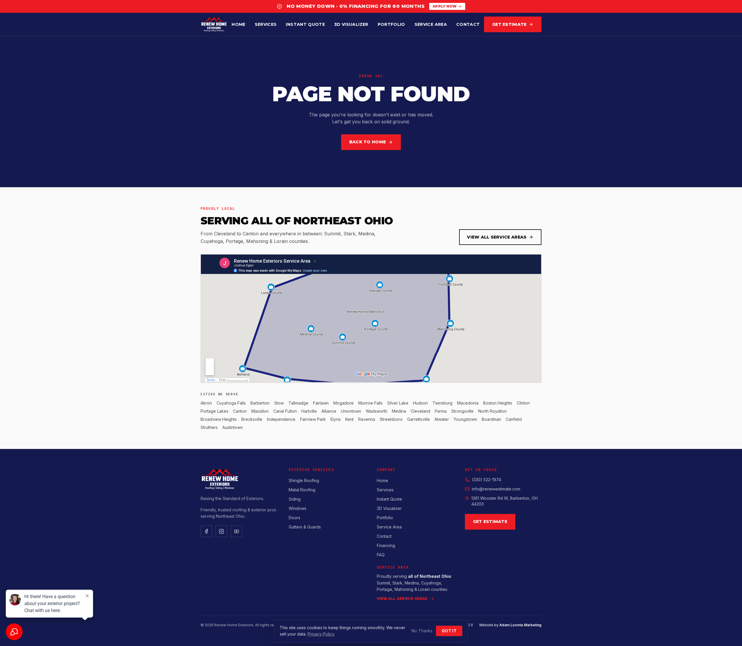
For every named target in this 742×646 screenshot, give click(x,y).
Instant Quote (305, 24)
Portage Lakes (214, 411)
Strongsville (462, 411)
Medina (399, 411)
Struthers (209, 427)
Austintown (232, 427)
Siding (295, 499)
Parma (441, 411)
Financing (386, 545)
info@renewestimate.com (496, 488)
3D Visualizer (351, 24)
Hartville (309, 411)
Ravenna (366, 419)
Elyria (335, 419)
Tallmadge (298, 402)
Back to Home (367, 142)
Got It (449, 630)
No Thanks (422, 630)
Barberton (260, 402)
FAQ (381, 554)
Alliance (328, 411)
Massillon (260, 411)
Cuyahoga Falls (231, 402)
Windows (297, 508)
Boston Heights (497, 402)
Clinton (523, 402)
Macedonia (468, 402)
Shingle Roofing (304, 480)
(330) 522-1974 (486, 479)
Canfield (514, 419)
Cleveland (420, 411)
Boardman (491, 419)
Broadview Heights (219, 419)
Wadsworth (376, 411)
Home (238, 24)
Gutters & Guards (305, 526)
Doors (294, 517)
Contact (468, 24)
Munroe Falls (370, 402)
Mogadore (343, 402)
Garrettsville (418, 419)
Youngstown (465, 419)
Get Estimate (509, 24)
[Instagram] (221, 531)
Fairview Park (313, 419)
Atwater (441, 419)
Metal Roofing (302, 489)
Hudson (420, 402)
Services (266, 24)
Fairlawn (321, 402)
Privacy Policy (321, 633)
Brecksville (251, 419)
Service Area (430, 24)
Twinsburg (442, 402)
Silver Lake (397, 402)
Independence (281, 419)
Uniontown (351, 411)
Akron (206, 402)
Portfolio (391, 24)
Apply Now (445, 6)
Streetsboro (391, 419)
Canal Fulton (285, 411)
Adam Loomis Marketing (520, 625)
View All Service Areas (496, 237)
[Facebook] (206, 531)
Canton (240, 411)
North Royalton (492, 411)
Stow (279, 402)
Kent (349, 419)
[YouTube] (236, 531)
